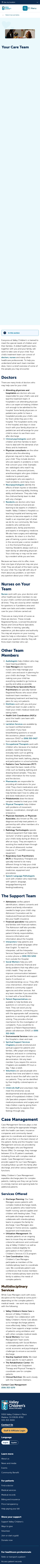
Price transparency (9, 1504)
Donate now (7, 1540)
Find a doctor (7, 1485)
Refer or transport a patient (13, 1557)
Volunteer (5, 1531)
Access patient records (11, 1561)
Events (4, 1468)
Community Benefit (10, 1472)
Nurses (4, 594)
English (5, 1443)
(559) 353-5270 (8, 1387)
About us (5, 1458)
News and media (8, 1463)
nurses (13, 357)
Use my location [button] (9, 2)
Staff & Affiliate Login (14, 1430)
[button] (32, 8)
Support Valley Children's (12, 1521)
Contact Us (7, 1424)
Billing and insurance (10, 1499)
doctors (5, 357)
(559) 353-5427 (30, 738)
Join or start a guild (9, 1535)
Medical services (8, 1490)
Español (14, 1443)
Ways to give (7, 1526)
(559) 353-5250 (29, 956)
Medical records (8, 1494)
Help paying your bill (10, 1508)
